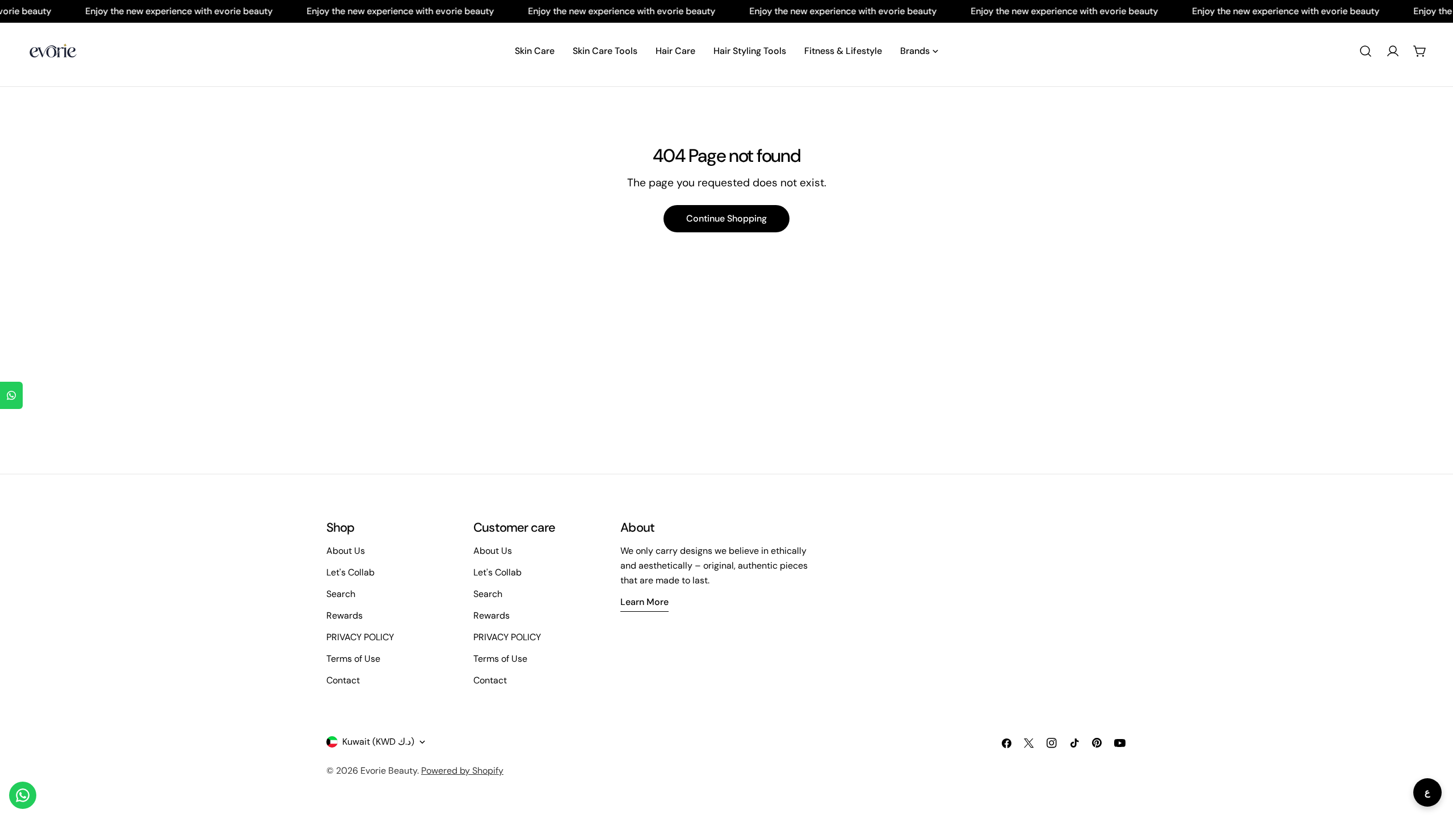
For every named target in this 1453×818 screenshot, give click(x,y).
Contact (343, 680)
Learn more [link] (644, 602)
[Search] (1365, 51)
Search (340, 594)
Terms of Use (353, 659)
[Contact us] (22, 795)
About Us (345, 551)
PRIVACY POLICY (360, 637)
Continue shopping (726, 218)
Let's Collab (350, 572)
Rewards (344, 615)
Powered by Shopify (462, 771)
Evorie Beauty (388, 771)
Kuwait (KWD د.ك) (378, 742)
